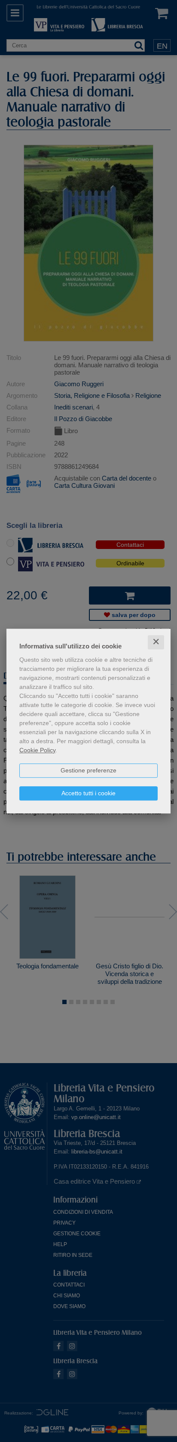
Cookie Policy (37, 750)
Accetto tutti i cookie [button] (88, 793)
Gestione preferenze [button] (88, 770)
